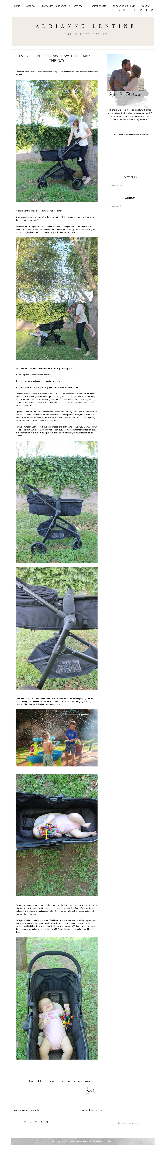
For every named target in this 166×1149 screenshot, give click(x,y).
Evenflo (31, 71)
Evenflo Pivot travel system (36, 411)
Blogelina (112, 1141)
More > (143, 119)
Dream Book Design (83, 31)
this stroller (21, 914)
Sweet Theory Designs (86, 1141)
